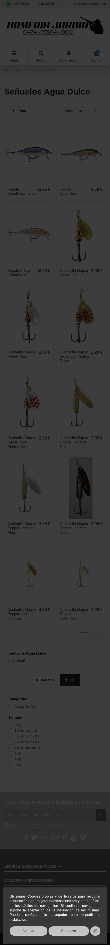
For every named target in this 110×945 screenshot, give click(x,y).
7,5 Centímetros (28, 747)
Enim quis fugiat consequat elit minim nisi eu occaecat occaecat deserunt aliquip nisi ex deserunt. (58, 826)
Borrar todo (46, 680)
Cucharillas (20, 661)
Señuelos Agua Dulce (27, 653)
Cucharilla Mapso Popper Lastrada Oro (74, 442)
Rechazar (68, 931)
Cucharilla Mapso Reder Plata (22, 354)
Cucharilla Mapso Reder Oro (74, 272)
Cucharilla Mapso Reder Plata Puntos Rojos (22, 442)
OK (72, 680)
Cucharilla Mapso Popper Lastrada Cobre (74, 528)
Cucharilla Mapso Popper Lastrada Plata (22, 528)
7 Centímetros (27, 742)
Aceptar (28, 931)
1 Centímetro (26, 730)
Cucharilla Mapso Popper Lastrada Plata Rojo (74, 613)
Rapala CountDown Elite (21, 191)
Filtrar (21, 111)
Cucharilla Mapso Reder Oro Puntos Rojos (74, 356)
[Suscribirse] (101, 815)
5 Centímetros (27, 736)
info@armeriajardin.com (89, 3)
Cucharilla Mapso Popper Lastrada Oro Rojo (22, 613)
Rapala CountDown (69, 191)
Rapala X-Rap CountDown (19, 272)
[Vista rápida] (29, 183)
